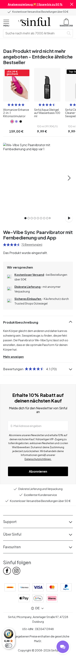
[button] (71, 4)
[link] (12, 121)
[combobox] (35, 33)
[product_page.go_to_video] (69, 218)
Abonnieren (38, 471)
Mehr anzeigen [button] (13, 356)
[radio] (9, 104)
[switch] (8, 645)
